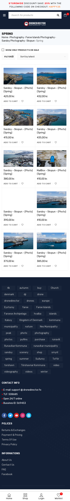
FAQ (4, 469)
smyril (54, 352)
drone (40, 294)
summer (24, 358)
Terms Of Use (9, 439)
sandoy (9, 352)
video (56, 365)
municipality (11, 326)
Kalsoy (8, 320)
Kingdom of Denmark (31, 320)
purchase (40, 339)
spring (8, 358)
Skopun (31, 40)
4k (8, 288)
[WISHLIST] (22, 101)
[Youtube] (16, 415)
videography (11, 371)
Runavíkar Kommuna (15, 346)
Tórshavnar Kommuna (33, 365)
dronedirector (11, 300)
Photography (17, 37)
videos (28, 371)
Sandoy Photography (13, 40)
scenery (24, 352)
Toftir (55, 358)
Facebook (7, 474)
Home (5, 37)
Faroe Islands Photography (40, 37)
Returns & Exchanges (13, 430)
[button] (11, 101)
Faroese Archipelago (15, 313)
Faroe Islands (43, 307)
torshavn (9, 365)
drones (30, 300)
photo (24, 333)
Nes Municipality (49, 326)
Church (55, 288)
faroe (25, 307)
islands (53, 313)
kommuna (54, 320)
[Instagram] (22, 415)
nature (29, 326)
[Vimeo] (28, 415)
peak (8, 333)
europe (46, 300)
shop (39, 352)
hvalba (37, 313)
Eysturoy (9, 307)
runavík (56, 339)
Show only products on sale (22, 50)
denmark (9, 294)
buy (39, 288)
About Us (7, 460)
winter (44, 371)
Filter (7, 56)
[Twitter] (10, 415)
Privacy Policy (9, 444)
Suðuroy (40, 358)
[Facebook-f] (4, 415)
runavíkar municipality (46, 346)
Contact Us (8, 464)
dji (25, 294)
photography (42, 333)
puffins (24, 339)
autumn (24, 288)
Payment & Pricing (12, 435)
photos (8, 339)
